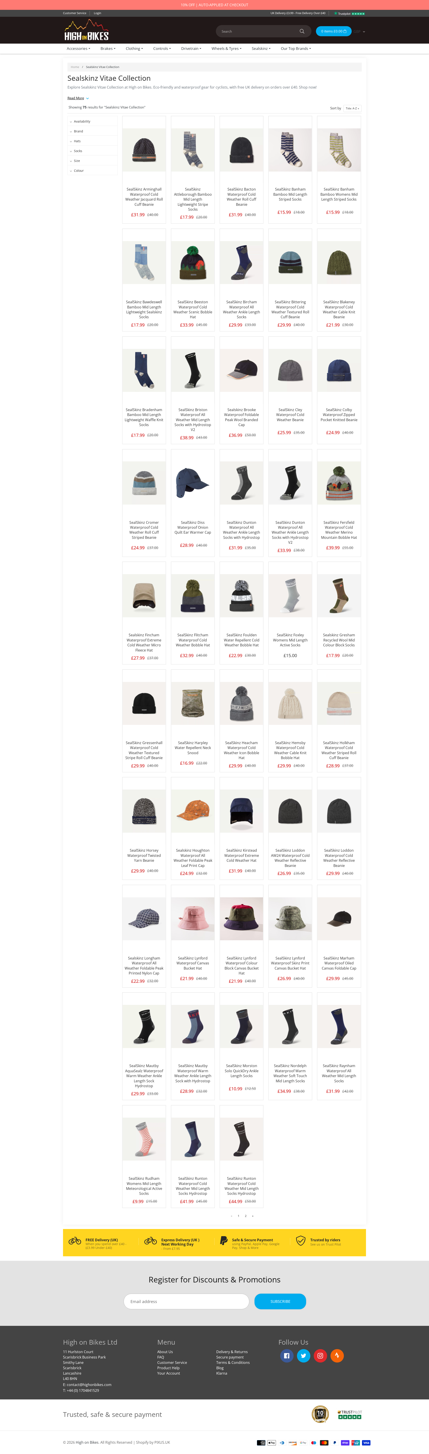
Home (75, 67)
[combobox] (263, 31)
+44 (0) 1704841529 (83, 1390)
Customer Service (74, 13)
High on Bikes (87, 1442)
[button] (352, 108)
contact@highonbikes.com (89, 1384)
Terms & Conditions (233, 1362)
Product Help (168, 1367)
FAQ (160, 1357)
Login (97, 13)
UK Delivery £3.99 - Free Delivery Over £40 (298, 13)
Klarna (221, 1373)
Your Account (168, 1373)
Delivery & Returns (232, 1351)
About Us (165, 1351)
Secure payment (230, 1357)
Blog (220, 1367)
